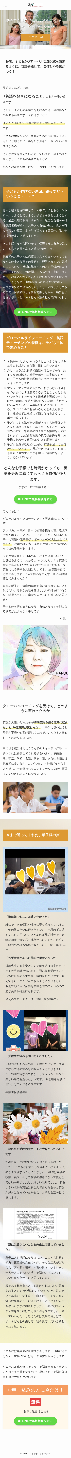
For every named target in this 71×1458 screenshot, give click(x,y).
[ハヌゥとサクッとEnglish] (35, 5)
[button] (5, 5)
